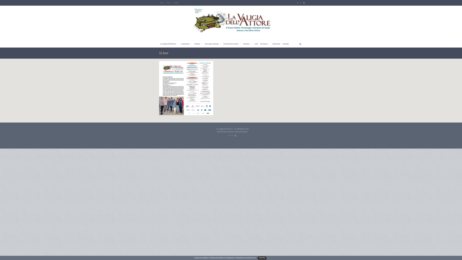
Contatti (175, 3)
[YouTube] (300, 3)
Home (162, 3)
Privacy (168, 3)
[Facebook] (297, 3)
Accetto (262, 258)
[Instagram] (304, 3)
